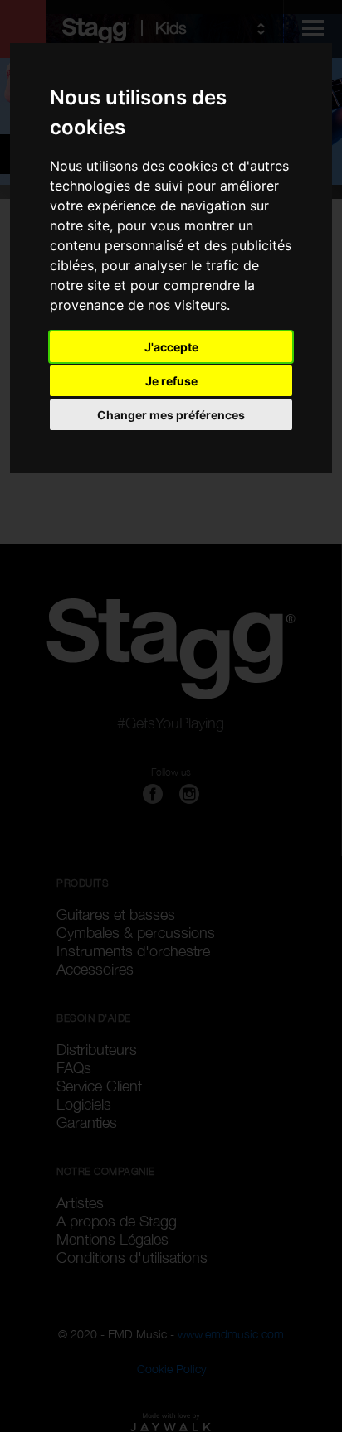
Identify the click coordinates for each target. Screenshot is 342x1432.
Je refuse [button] (171, 381)
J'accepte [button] (171, 347)
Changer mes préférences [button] (171, 415)
